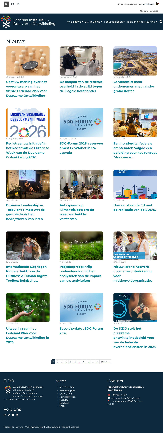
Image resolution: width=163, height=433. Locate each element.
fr (12, 4)
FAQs (62, 406)
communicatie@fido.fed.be (125, 398)
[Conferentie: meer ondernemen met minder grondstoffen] (135, 69)
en (18, 4)
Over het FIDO (67, 387)
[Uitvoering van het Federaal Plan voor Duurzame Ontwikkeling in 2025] (28, 319)
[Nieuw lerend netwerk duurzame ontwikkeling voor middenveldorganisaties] (135, 257)
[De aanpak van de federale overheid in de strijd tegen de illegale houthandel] (81, 69)
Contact (154, 11)
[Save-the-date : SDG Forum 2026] (81, 314)
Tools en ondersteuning (141, 21)
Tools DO (64, 400)
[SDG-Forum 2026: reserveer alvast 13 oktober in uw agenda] (81, 131)
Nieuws (144, 11)
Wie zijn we (74, 21)
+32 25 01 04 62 (119, 395)
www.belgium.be (148, 4)
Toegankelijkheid (70, 427)
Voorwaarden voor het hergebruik (42, 427)
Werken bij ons (67, 391)
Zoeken (161, 22)
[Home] (6, 22)
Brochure (64, 403)
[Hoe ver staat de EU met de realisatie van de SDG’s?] (135, 191)
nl (6, 4)
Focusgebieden (113, 21)
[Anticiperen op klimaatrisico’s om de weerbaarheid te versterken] (81, 195)
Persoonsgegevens (13, 427)
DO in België (92, 21)
